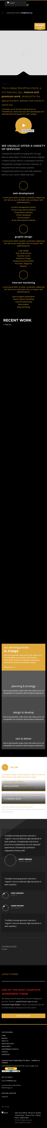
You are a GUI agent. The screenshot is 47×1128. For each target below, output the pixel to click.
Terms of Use (29, 1115)
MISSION (4, 1038)
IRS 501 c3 (31, 1113)
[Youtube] (42, 13)
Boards (38, 1113)
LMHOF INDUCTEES (8, 1044)
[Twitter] (39, 13)
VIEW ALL (8, 324)
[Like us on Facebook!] (11, 1106)
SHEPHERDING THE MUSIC (10, 1049)
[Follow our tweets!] (14, 1106)
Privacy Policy (19, 1115)
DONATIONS (6, 1054)
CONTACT (5, 1052)
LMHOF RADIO (6, 1046)
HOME (4, 1035)
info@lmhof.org (26, 13)
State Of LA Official (21, 1113)
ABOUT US (5, 1041)
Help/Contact (24, 1118)
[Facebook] (36, 13)
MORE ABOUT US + (10, 667)
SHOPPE (39, 26)
